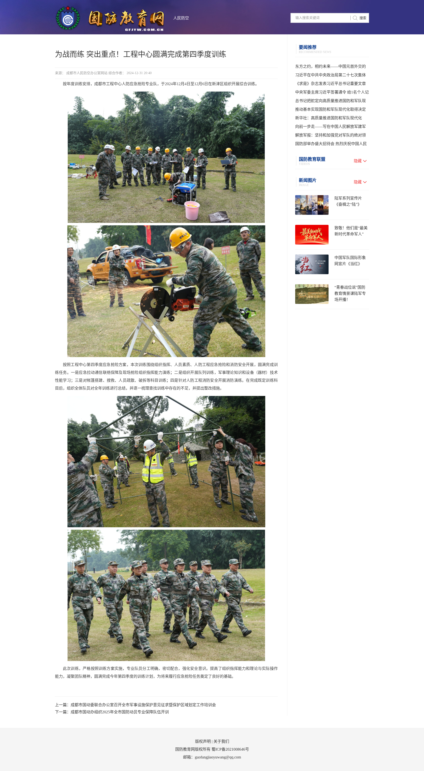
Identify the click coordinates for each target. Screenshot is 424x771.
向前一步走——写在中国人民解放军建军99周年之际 (330, 127)
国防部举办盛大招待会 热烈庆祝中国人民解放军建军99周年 (331, 145)
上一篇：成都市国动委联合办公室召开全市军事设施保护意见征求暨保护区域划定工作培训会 (135, 705)
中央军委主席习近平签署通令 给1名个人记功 (332, 93)
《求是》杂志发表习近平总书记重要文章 (330, 83)
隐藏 (358, 161)
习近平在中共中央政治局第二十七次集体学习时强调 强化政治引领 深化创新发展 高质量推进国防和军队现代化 (332, 76)
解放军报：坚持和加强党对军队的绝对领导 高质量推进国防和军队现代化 (330, 136)
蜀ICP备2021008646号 (230, 749)
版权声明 (203, 741)
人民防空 (181, 18)
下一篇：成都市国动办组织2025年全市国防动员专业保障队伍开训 (112, 712)
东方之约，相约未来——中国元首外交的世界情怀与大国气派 (330, 67)
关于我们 (221, 741)
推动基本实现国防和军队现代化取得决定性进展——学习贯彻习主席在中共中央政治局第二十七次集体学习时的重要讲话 (330, 110)
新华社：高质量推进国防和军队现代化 (328, 118)
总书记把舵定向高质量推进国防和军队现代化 (330, 102)
